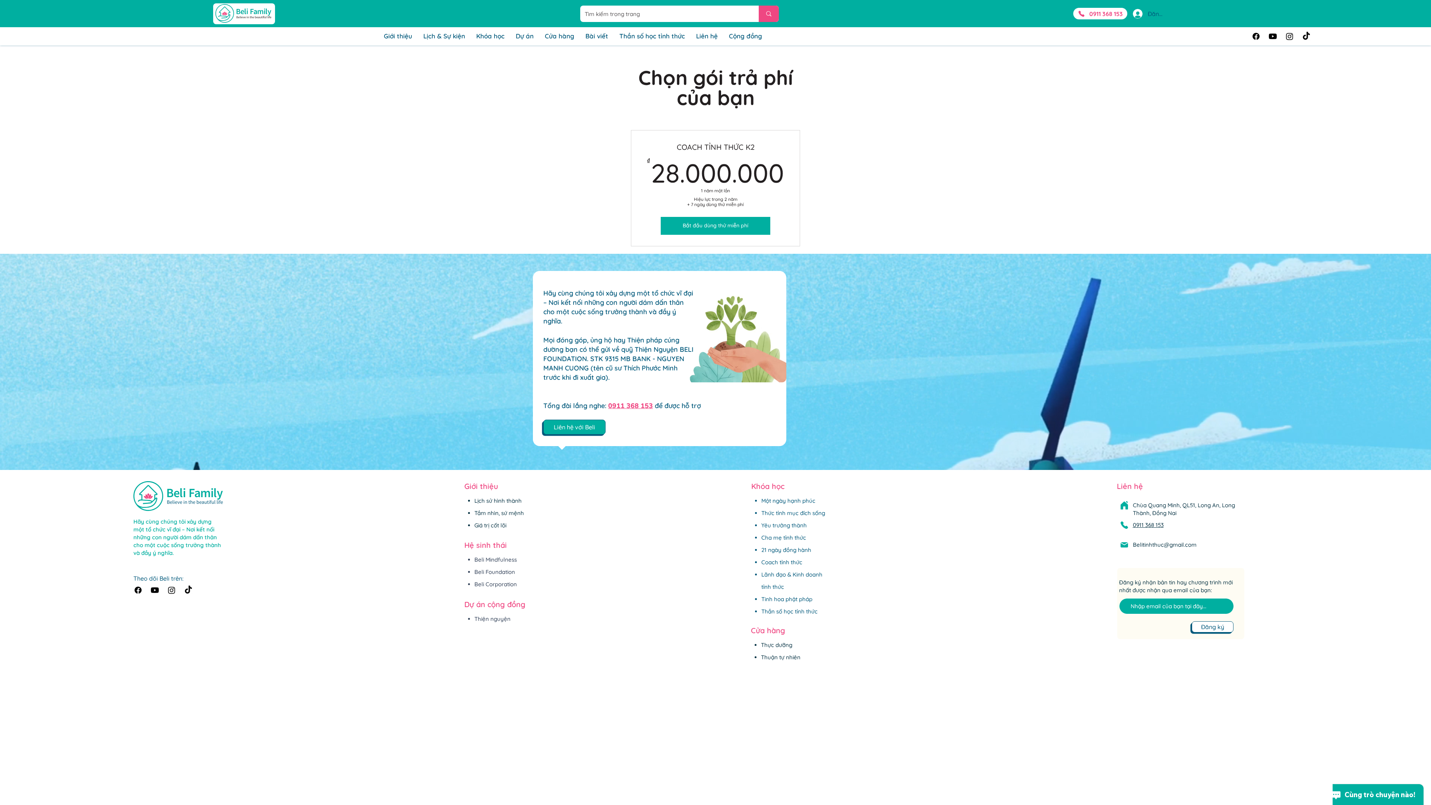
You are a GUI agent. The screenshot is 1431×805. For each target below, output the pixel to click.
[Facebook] (1256, 36)
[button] (574, 427)
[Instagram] (1289, 36)
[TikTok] (1306, 36)
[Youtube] (1272, 36)
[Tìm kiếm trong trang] (769, 14)
